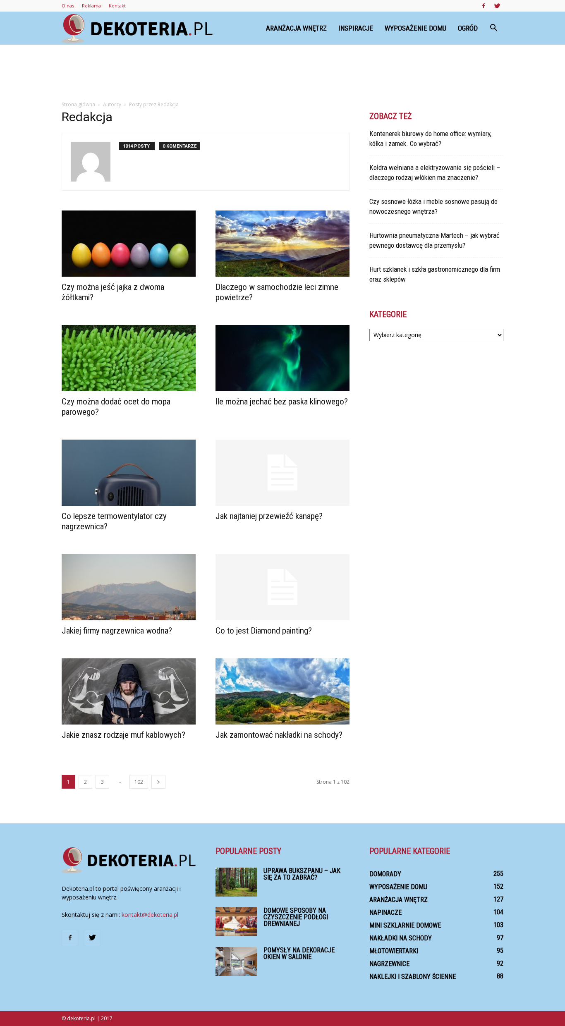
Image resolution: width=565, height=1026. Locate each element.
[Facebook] (483, 6)
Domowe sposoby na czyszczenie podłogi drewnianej (295, 917)
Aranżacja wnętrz (296, 28)
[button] (493, 28)
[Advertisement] (282, 73)
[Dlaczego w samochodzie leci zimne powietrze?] (282, 243)
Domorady (385, 874)
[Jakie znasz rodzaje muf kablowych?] (129, 691)
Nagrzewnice (389, 964)
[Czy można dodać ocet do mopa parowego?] (129, 358)
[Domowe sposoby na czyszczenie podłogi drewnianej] (236, 921)
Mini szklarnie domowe (405, 925)
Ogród (468, 28)
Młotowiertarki (393, 951)
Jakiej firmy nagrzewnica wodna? (117, 631)
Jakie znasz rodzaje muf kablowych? (123, 735)
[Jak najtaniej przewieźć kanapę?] (282, 473)
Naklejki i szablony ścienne (412, 977)
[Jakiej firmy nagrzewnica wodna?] (129, 587)
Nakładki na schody (400, 938)
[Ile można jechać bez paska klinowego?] (282, 358)
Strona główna (78, 104)
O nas (68, 5)
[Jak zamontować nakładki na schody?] (282, 691)
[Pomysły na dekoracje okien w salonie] (236, 961)
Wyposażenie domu (415, 28)
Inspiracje (355, 28)
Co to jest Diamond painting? (263, 631)
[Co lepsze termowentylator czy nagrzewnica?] (129, 473)
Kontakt (117, 5)
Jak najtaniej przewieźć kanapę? (269, 516)
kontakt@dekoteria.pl (150, 914)
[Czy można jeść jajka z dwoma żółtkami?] (129, 243)
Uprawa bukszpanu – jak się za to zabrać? (301, 874)
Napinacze (385, 912)
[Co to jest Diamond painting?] (282, 587)
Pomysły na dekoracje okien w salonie (299, 953)
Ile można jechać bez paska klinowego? (281, 402)
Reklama (91, 5)
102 (138, 781)
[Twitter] (497, 6)
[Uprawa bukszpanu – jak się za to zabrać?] (236, 882)
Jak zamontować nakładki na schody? (278, 735)
